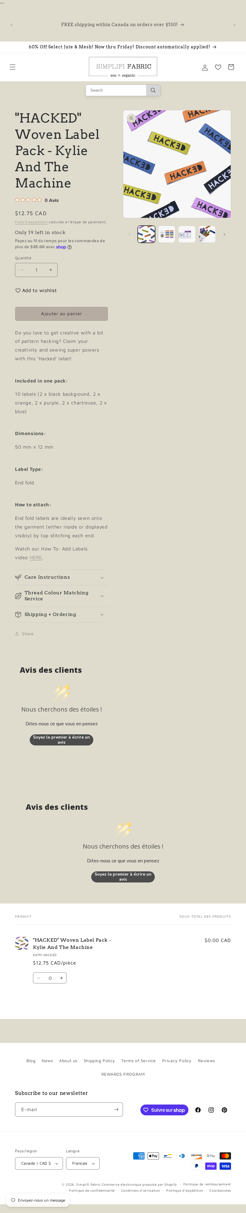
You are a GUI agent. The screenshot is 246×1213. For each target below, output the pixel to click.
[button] (12, 67)
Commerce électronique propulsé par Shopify (139, 1184)
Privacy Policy (177, 1060)
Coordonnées (220, 1190)
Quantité (23, 257)
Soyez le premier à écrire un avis (61, 739)
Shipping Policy (99, 1060)
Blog (30, 1060)
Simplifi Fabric (88, 1184)
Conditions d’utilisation (140, 1190)
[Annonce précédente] (11, 25)
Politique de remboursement (207, 1184)
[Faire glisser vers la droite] (224, 234)
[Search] (153, 90)
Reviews (206, 1060)
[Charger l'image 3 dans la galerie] (187, 234)
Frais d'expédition (31, 222)
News (47, 1060)
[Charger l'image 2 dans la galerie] (167, 234)
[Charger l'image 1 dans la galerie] (146, 234)
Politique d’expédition (184, 1190)
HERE (36, 557)
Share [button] (28, 633)
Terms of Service (138, 1060)
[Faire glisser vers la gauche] (129, 234)
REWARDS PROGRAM (123, 1074)
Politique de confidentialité (92, 1190)
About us (68, 1060)
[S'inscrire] (116, 1109)
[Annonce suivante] (234, 25)
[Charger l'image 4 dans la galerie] (207, 234)
